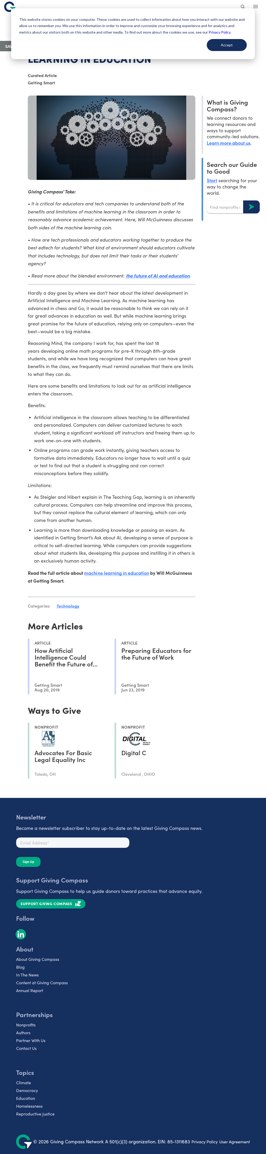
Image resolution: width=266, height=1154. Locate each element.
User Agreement (234, 1141)
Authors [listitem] (23, 1032)
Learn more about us (228, 143)
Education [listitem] (25, 1098)
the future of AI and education (158, 275)
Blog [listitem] (20, 967)
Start (212, 180)
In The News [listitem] (27, 975)
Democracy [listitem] (27, 1090)
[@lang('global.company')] (10, 7)
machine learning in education (116, 573)
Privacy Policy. (220, 32)
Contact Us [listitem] (26, 1048)
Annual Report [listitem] (29, 990)
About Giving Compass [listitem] (37, 959)
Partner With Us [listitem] (30, 1040)
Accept (227, 45)
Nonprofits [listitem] (26, 1024)
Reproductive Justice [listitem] (35, 1114)
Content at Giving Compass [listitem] (42, 982)
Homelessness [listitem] (29, 1106)
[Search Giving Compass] (243, 7)
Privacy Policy (204, 1141)
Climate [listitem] (23, 1082)
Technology (68, 606)
